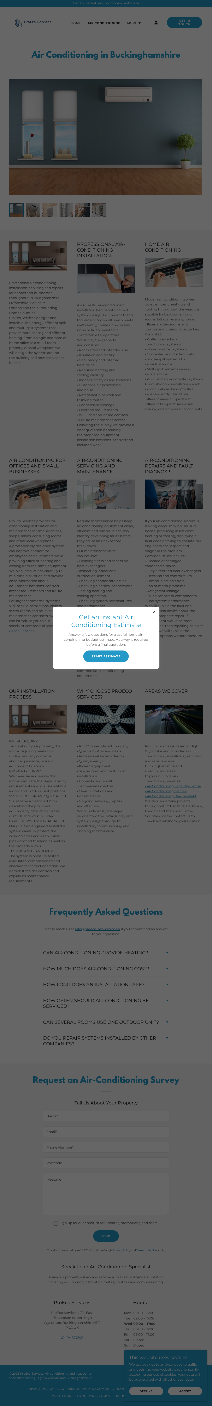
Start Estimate (106, 656)
